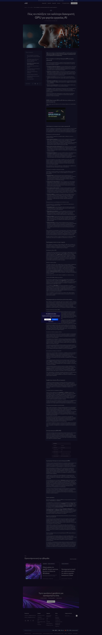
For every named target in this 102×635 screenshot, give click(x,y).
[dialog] (51, 317)
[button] (51, 321)
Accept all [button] (55, 319)
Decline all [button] (47, 319)
